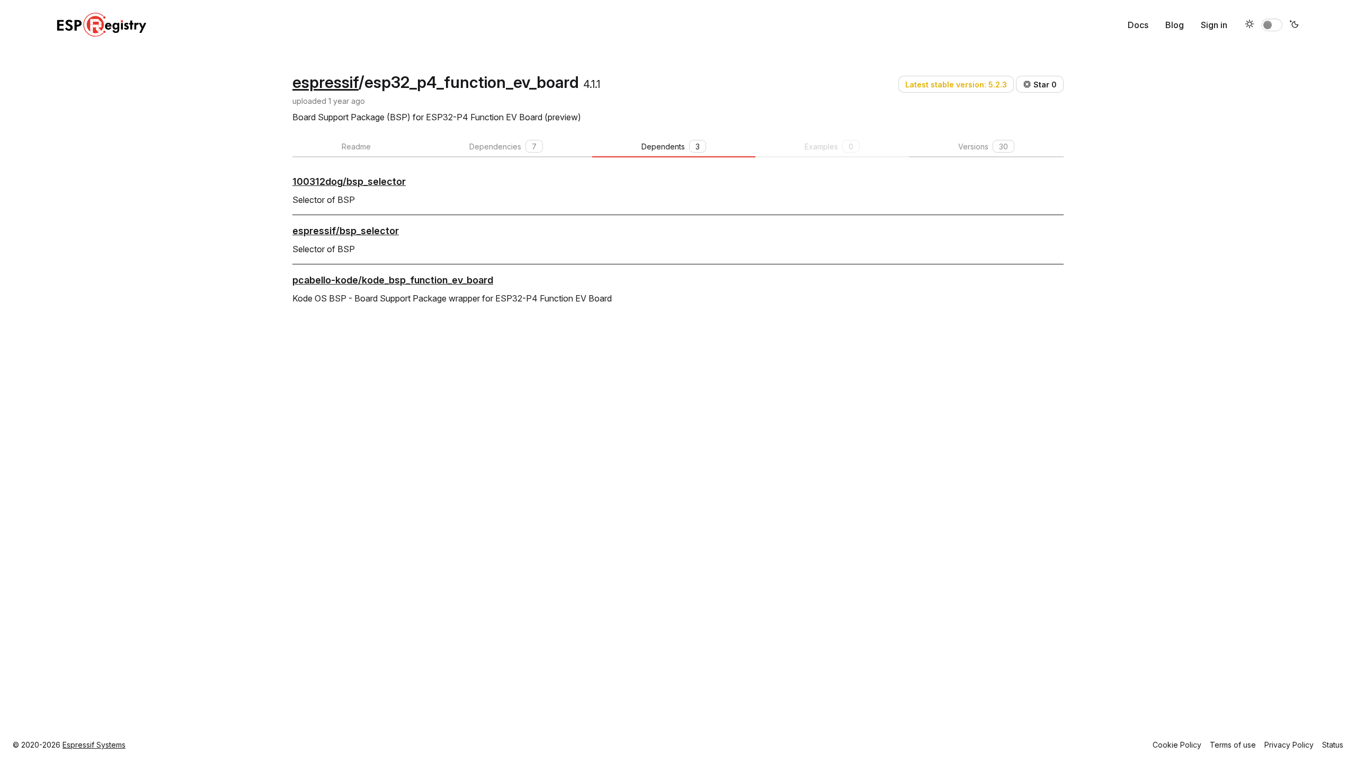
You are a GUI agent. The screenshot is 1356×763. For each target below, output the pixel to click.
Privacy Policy (1289, 744)
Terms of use (1233, 744)
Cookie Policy (1177, 744)
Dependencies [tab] (503, 146)
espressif (325, 82)
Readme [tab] (356, 146)
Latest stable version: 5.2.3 (956, 84)
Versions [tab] (983, 146)
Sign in (1214, 25)
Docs (1138, 25)
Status (1332, 744)
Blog (1174, 25)
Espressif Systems (94, 744)
